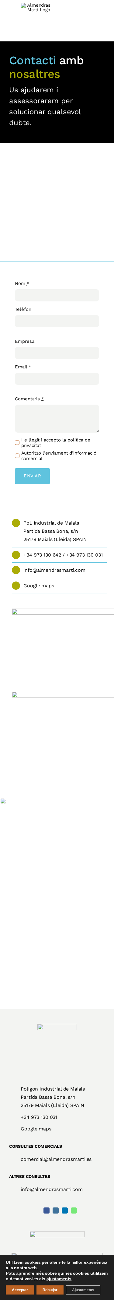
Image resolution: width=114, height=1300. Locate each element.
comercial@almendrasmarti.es (56, 1159)
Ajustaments (83, 1290)
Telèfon (23, 309)
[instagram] (56, 1210)
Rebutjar (50, 1290)
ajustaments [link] (59, 1278)
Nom (22, 283)
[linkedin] (65, 1210)
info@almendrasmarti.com (54, 570)
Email (23, 367)
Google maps (38, 586)
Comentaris (29, 399)
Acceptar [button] (20, 1290)
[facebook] (46, 1210)
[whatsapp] (74, 1210)
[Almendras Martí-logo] (57, 1026)
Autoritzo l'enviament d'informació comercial (58, 455)
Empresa (24, 341)
